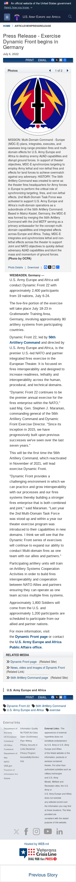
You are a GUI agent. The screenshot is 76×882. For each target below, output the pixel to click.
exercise (55, 710)
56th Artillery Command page (29, 677)
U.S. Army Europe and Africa (25, 710)
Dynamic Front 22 (18, 706)
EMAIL (42, 60)
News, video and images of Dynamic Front (38, 667)
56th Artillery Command (51, 706)
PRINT (30, 60)
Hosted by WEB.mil (36, 844)
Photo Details (15, 267)
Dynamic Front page (24, 662)
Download (33, 267)
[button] (18, 7)
